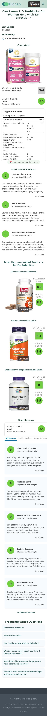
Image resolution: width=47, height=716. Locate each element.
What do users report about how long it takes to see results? (22, 652)
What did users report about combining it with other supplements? (23, 672)
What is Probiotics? (12, 635)
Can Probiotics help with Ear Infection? (21, 643)
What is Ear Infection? (14, 627)
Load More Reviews (26, 612)
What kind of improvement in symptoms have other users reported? (22, 662)
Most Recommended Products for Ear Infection (23, 263)
